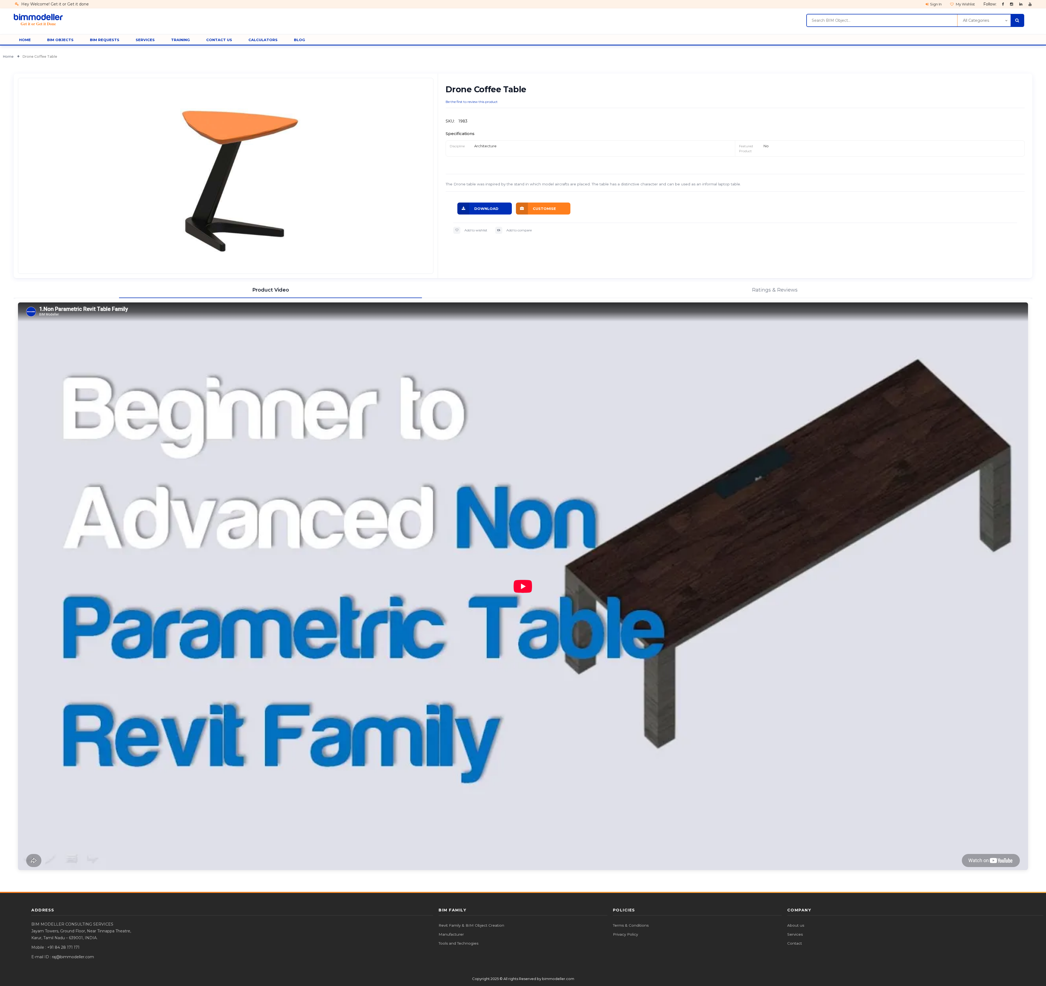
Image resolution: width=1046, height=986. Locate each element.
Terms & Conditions (631, 925)
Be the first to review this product (472, 102)
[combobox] (882, 20)
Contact (794, 943)
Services (795, 934)
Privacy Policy (625, 934)
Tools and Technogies (458, 943)
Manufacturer (451, 934)
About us (795, 925)
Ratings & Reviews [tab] (775, 290)
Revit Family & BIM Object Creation (471, 925)
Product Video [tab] (270, 290)
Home (8, 56)
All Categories (976, 20)
